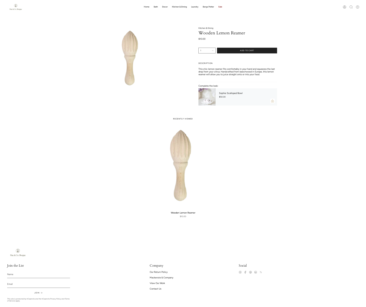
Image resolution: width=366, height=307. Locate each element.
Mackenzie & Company (161, 277)
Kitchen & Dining (205, 28)
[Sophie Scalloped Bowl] (207, 97)
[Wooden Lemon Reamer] (183, 167)
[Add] (272, 101)
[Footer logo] (18, 252)
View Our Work (157, 283)
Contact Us (155, 288)
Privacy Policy (55, 299)
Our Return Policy (159, 272)
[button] (165, 7)
